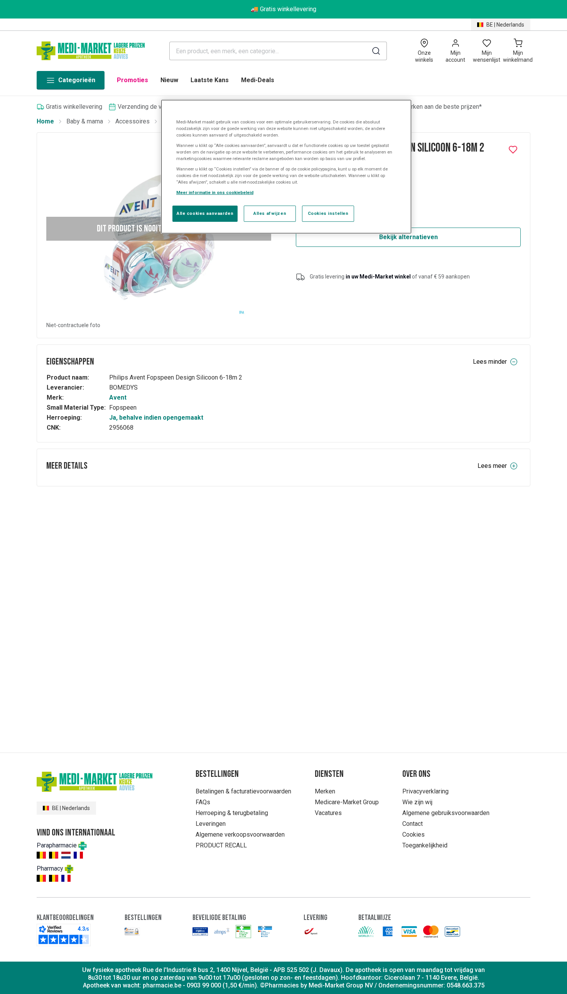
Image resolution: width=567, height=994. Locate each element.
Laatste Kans (210, 80)
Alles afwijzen (269, 213)
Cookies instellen (328, 213)
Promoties (132, 80)
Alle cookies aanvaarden (205, 213)
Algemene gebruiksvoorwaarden (445, 813)
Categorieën (76, 80)
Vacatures (328, 813)
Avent (118, 397)
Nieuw (169, 80)
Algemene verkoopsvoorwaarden (240, 834)
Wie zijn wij (417, 802)
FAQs (203, 802)
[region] (286, 167)
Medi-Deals (257, 80)
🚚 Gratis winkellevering (283, 9)
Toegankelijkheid (424, 845)
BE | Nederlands (505, 25)
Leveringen (211, 823)
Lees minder (490, 361)
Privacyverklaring (425, 791)
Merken (325, 791)
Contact (412, 823)
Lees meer (492, 465)
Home (45, 121)
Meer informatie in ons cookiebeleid (214, 192)
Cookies (413, 834)
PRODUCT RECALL (221, 845)
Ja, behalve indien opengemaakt (156, 417)
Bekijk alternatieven (408, 237)
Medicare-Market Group (347, 802)
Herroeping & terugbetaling (232, 813)
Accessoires (132, 121)
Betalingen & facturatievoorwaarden (243, 791)
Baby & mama (84, 121)
